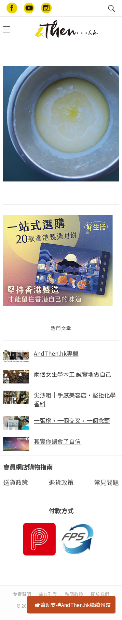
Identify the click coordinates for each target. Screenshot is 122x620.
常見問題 (106, 482)
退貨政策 (61, 482)
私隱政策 (74, 594)
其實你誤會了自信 (57, 441)
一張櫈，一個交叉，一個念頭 (72, 420)
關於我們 (100, 594)
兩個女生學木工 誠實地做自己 (72, 374)
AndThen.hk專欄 (56, 353)
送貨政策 (15, 482)
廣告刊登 (48, 594)
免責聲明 (22, 594)
